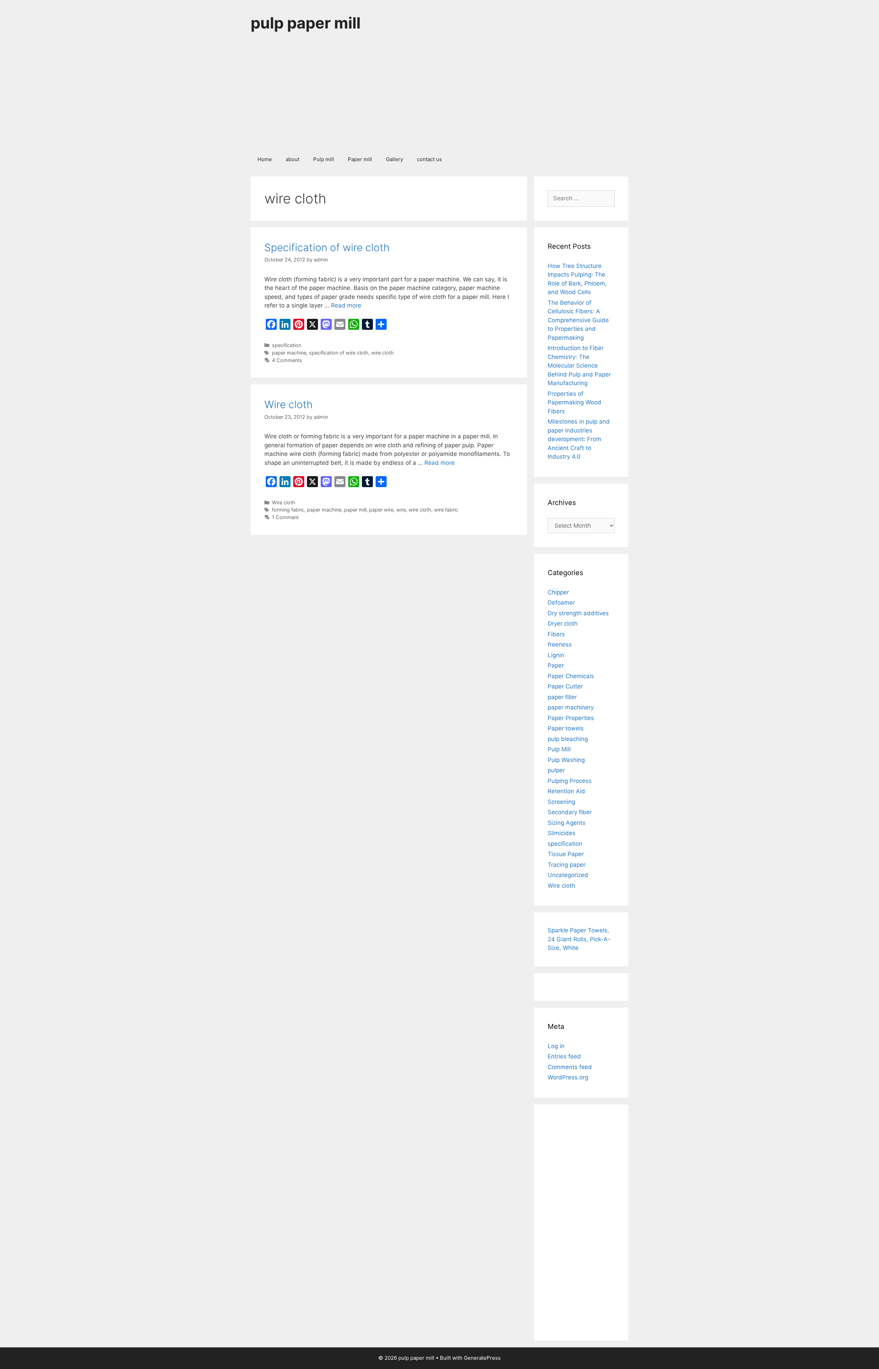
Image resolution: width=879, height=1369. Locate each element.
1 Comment (285, 517)
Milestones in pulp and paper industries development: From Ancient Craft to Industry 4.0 (579, 439)
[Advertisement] (439, 97)
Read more (346, 305)
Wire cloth (288, 404)
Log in (556, 1046)
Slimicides (561, 833)
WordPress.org (568, 1077)
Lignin (556, 655)
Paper (556, 665)
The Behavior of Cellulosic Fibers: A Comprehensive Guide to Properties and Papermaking (578, 320)
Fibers (556, 634)
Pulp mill (323, 159)
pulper (556, 770)
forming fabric (288, 510)
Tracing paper (566, 864)
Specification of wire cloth (327, 247)
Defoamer (561, 602)
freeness (560, 644)
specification (286, 345)
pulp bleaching (568, 739)
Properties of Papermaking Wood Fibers (574, 402)
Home (265, 159)
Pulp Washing (566, 759)
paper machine (289, 353)
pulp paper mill (306, 22)
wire (401, 510)
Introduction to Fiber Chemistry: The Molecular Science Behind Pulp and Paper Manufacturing (579, 365)
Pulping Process (570, 780)
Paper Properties (571, 718)
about (292, 159)
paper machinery (571, 707)
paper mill (355, 510)
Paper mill (360, 159)
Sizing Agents (566, 822)
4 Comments (287, 360)
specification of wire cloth (338, 353)
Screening (561, 801)
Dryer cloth (563, 623)
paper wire (381, 510)
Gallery (394, 159)
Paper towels (566, 728)
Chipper (558, 592)
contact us (429, 159)
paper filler (562, 697)
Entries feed (564, 1056)
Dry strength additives (578, 613)
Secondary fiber (570, 812)
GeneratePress (482, 1358)
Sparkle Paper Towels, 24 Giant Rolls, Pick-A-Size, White (579, 939)
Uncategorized (568, 875)
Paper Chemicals (571, 676)
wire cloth (382, 353)
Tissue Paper (566, 854)
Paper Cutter (565, 686)
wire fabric (446, 510)
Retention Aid (566, 791)
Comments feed (570, 1067)
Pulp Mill (559, 749)
